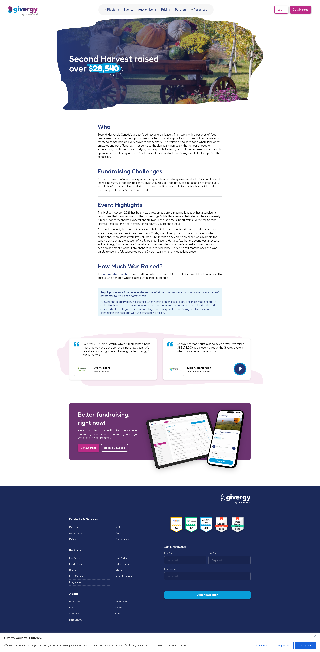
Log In (281, 10)
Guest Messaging (123, 576)
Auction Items (147, 10)
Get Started (301, 10)
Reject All (283, 645)
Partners (180, 10)
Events (128, 10)
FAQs (117, 613)
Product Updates (123, 539)
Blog (71, 607)
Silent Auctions (122, 558)
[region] (160, 642)
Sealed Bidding (122, 564)
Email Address (171, 569)
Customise (262, 645)
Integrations (75, 582)
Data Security (75, 619)
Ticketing (119, 570)
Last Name (213, 553)
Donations (74, 570)
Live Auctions (75, 558)
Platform (113, 10)
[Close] (316, 636)
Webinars (74, 613)
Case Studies (121, 601)
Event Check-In (76, 576)
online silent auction (116, 274)
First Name (169, 553)
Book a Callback (114, 448)
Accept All (305, 645)
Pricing (165, 10)
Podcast (119, 607)
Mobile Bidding (76, 564)
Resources (200, 10)
